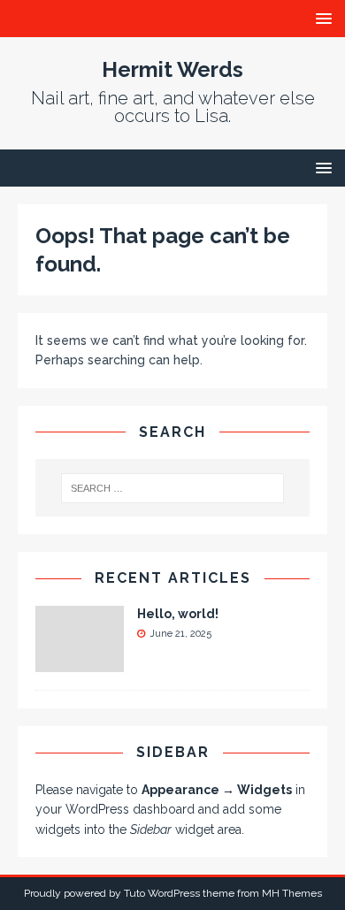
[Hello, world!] (79, 662)
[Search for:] (173, 488)
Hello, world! (177, 614)
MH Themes (292, 893)
